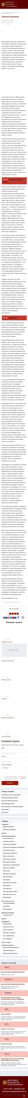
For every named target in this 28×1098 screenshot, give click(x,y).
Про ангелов (6, 870)
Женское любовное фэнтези (11, 947)
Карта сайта (8, 1089)
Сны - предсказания (8, 935)
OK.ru (18, 614)
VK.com (13, 614)
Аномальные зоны (8, 838)
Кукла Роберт (5, 809)
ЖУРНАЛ (4, 833)
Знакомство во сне (8, 926)
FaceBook (10, 614)
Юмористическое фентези (10, 953)
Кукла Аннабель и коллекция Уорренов (12, 806)
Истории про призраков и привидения (13, 847)
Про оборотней (7, 888)
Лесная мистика (6, 1044)
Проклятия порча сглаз (9, 894)
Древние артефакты (8, 826)
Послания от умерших (9, 932)
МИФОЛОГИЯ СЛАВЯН (8, 913)
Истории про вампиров (9, 844)
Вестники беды (7, 923)
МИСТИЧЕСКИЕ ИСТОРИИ (9, 836)
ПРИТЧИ (4, 918)
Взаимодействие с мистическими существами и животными (12, 1059)
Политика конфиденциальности (14, 1091)
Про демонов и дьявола (9, 882)
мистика (7, 602)
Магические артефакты (9, 829)
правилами (23, 778)
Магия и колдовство (8, 856)
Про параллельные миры (10, 891)
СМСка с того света (7, 1029)
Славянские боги (8, 915)
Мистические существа (9, 859)
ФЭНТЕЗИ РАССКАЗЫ (7, 945)
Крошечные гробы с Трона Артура (11, 794)
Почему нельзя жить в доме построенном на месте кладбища (12, 998)
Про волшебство (8, 876)
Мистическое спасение (9, 862)
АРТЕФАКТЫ (5, 824)
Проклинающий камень (8, 803)
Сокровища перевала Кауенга (10, 797)
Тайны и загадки (6, 942)
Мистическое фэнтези (9, 950)
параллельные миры (15, 602)
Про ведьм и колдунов (9, 873)
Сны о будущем (7, 938)
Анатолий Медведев (8, 903)
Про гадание (6, 879)
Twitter (15, 614)
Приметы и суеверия (9, 867)
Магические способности (10, 853)
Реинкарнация (7, 897)
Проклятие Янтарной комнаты (10, 800)
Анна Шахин (6, 906)
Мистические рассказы (8, 901)
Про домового (7, 885)
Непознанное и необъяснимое (11, 865)
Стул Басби (5, 812)
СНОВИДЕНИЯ (5, 921)
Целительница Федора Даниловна (13, 972)
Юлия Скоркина (7, 909)
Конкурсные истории (9, 850)
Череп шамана (6, 1014)
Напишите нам (19, 1089)
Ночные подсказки (8, 929)
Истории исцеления (8, 841)
